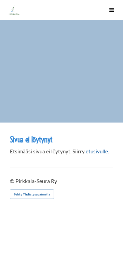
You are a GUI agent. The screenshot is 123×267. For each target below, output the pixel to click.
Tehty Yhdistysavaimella (32, 194)
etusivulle (97, 151)
